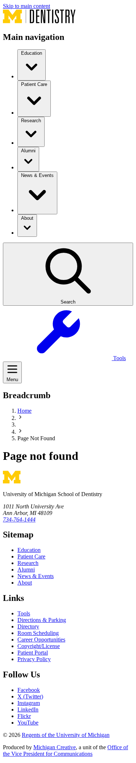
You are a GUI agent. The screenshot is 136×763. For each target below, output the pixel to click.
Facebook (28, 690)
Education (29, 550)
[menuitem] (31, 65)
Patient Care (31, 556)
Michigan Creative (54, 747)
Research (27, 563)
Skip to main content (26, 6)
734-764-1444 (19, 519)
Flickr (24, 716)
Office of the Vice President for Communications (65, 750)
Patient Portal (32, 652)
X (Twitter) (30, 696)
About (24, 583)
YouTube (27, 722)
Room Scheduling (38, 633)
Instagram (28, 703)
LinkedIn (27, 709)
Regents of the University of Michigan (66, 735)
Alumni (26, 569)
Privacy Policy (34, 659)
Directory (28, 626)
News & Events (35, 576)
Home (24, 411)
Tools (23, 613)
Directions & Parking (41, 620)
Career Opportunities (41, 639)
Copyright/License (38, 646)
